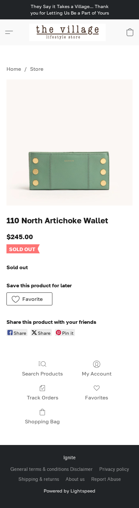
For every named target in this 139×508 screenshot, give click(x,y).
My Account (97, 373)
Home (13, 69)
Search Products (42, 373)
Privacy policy (114, 469)
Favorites (96, 397)
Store (36, 69)
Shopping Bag (42, 421)
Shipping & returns (38, 479)
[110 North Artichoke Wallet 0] (69, 142)
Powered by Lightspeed (69, 490)
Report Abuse (106, 479)
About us (75, 479)
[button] (69, 32)
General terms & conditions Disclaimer (51, 469)
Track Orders (42, 397)
